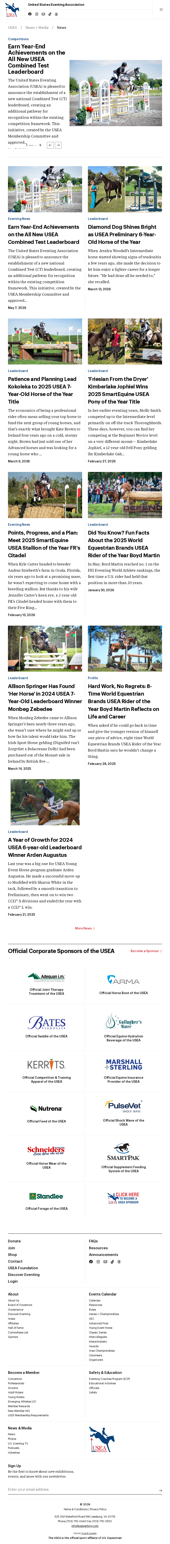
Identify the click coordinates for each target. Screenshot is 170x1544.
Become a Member (23, 1373)
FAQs (93, 1241)
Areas (11, 1318)
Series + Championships (104, 1314)
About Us (13, 1300)
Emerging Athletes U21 (22, 1401)
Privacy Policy (98, 1509)
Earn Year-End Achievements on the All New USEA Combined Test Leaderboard (43, 234)
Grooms (13, 1388)
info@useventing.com (85, 1526)
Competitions (18, 39)
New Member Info (19, 1411)
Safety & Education (105, 1373)
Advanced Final (98, 1323)
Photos (12, 1439)
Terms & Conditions (76, 1509)
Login (13, 1281)
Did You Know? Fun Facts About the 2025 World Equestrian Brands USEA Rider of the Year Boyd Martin (124, 544)
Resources (98, 1248)
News (11, 1434)
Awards (94, 1346)
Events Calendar (102, 1294)
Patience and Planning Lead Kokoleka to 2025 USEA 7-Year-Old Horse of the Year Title (42, 390)
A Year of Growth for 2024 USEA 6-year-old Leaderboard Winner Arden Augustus (45, 847)
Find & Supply (89, 1533)
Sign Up (14, 1466)
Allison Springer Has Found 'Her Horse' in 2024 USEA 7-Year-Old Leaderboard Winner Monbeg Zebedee (45, 698)
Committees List (18, 1332)
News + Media (36, 28)
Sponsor (13, 1337)
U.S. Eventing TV (18, 1443)
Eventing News (19, 219)
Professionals (16, 1383)
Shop (12, 1255)
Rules (92, 1309)
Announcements (103, 1255)
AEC (91, 1318)
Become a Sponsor (145, 951)
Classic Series (97, 1332)
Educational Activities (102, 1383)
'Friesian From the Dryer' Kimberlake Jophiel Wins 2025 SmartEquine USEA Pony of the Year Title (118, 390)
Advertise (14, 1452)
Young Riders (16, 1397)
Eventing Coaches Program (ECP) (109, 1379)
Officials (94, 1388)
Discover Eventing (24, 1275)
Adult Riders (15, 1392)
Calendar (94, 1300)
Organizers (96, 1360)
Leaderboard (98, 219)
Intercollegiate (98, 1337)
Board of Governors (20, 1305)
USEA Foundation (23, 1268)
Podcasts (13, 1448)
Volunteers (95, 1355)
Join (11, 1248)
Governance (15, 1309)
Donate (14, 1241)
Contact (15, 1261)
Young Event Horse (100, 1328)
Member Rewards (19, 1406)
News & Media (20, 1428)
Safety (93, 1392)
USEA (12, 28)
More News (83, 928)
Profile (93, 678)
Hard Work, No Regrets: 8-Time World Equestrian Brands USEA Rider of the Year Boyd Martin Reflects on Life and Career (123, 701)
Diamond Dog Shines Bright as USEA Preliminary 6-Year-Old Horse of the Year (38, 56)
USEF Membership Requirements (28, 1415)
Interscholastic (98, 1341)
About (13, 1294)
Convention (15, 1379)
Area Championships (102, 1350)
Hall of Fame (15, 1328)
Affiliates (13, 1323)
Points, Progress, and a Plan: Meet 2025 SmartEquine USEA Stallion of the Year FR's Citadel (44, 544)
